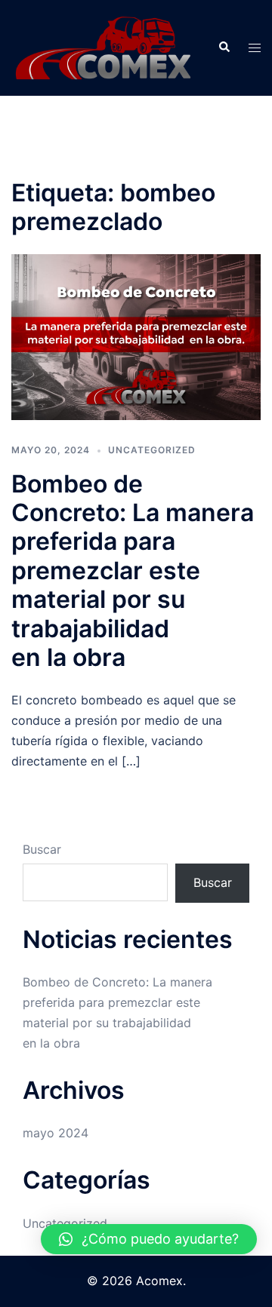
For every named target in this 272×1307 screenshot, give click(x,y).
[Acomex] (103, 46)
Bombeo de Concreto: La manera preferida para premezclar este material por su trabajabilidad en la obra (132, 570)
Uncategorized (152, 450)
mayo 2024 (55, 1132)
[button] (149, 1239)
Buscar (42, 849)
